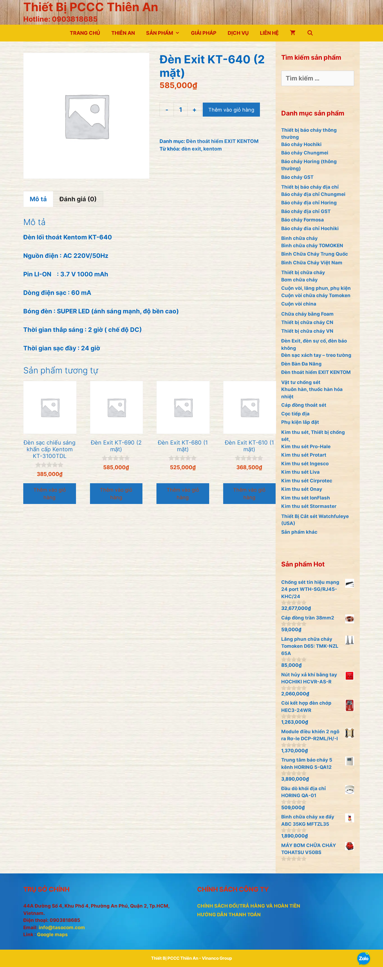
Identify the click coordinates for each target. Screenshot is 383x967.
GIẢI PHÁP (203, 33)
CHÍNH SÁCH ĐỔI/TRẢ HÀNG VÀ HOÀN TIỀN (248, 906)
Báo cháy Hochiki (301, 144)
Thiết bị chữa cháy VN (307, 331)
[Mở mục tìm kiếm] (310, 33)
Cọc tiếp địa (295, 414)
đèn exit (191, 149)
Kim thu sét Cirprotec (306, 481)
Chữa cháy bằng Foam (307, 314)
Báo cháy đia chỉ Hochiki (310, 228)
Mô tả (38, 199)
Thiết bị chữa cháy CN (307, 322)
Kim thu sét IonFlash (305, 498)
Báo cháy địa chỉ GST (306, 211)
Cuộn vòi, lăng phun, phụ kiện (316, 288)
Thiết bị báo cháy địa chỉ (310, 187)
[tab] (38, 199)
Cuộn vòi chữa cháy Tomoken (315, 295)
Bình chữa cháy (299, 238)
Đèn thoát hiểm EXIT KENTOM (222, 141)
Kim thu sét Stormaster (308, 506)
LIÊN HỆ (269, 33)
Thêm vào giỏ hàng (231, 110)
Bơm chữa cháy (299, 280)
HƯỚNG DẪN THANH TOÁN (229, 914)
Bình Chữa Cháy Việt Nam (311, 262)
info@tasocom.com (62, 927)
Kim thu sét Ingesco (305, 463)
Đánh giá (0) (78, 199)
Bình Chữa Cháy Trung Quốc (314, 254)
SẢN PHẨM (159, 33)
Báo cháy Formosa (302, 220)
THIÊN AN (123, 33)
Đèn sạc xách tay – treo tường (316, 355)
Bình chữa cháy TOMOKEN (312, 245)
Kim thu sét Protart (303, 455)
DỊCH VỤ (238, 33)
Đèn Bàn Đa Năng (301, 364)
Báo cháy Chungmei (304, 153)
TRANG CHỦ (85, 33)
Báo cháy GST (297, 177)
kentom (212, 149)
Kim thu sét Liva (300, 472)
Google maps (52, 934)
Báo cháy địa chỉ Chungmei (313, 194)
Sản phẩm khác (299, 532)
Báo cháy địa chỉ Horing (309, 202)
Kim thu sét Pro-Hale (306, 446)
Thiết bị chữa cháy (303, 272)
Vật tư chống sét (300, 382)
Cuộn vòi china (298, 304)
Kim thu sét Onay (301, 489)
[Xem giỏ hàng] (292, 33)
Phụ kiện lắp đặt (300, 422)
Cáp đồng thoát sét (303, 405)
